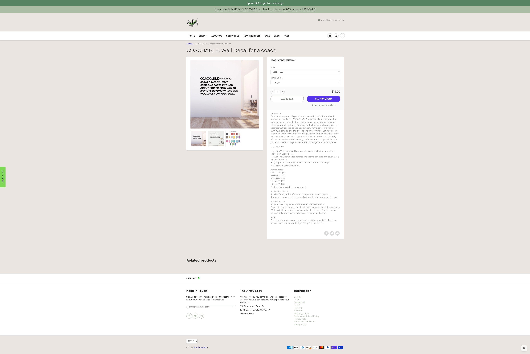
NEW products (251, 36)
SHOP (202, 36)
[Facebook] (189, 316)
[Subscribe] (233, 306)
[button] (3, 177)
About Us (216, 36)
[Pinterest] (195, 316)
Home (192, 36)
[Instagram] (201, 316)
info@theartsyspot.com (332, 20)
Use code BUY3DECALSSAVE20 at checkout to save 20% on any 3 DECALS (265, 9)
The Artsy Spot (201, 347)
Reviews (298, 308)
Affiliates (298, 310)
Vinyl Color (276, 77)
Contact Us (232, 36)
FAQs (286, 36)
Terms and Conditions (304, 321)
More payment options (323, 105)
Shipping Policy (301, 313)
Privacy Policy (300, 319)
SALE (267, 36)
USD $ (191, 341)
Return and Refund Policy (306, 316)
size (273, 67)
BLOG (277, 36)
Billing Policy (300, 324)
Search (297, 297)
